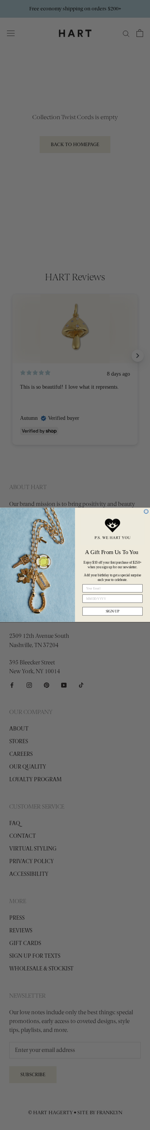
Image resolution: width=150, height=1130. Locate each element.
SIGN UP (113, 611)
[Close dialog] (146, 511)
